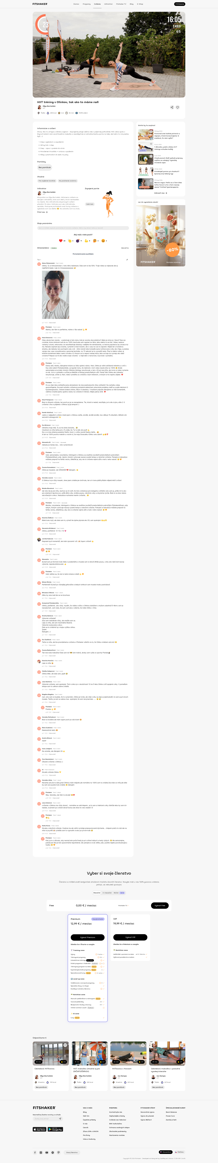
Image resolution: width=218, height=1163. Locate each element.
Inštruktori (108, 4)
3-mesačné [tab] (107, 893)
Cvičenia (97, 4)
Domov (76, 4)
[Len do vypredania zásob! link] (160, 236)
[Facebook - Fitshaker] (35, 1152)
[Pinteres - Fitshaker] (58, 1152)
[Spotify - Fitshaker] (52, 1152)
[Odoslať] (60, 1119)
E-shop (140, 4)
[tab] (119, 893)
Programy (86, 4)
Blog (131, 4)
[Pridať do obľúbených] (177, 107)
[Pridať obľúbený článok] (151, 131)
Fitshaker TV (121, 4)
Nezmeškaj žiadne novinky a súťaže (47, 1115)
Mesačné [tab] (96, 893)
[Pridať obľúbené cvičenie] (65, 1045)
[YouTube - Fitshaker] (47, 1152)
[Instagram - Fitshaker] (41, 1152)
